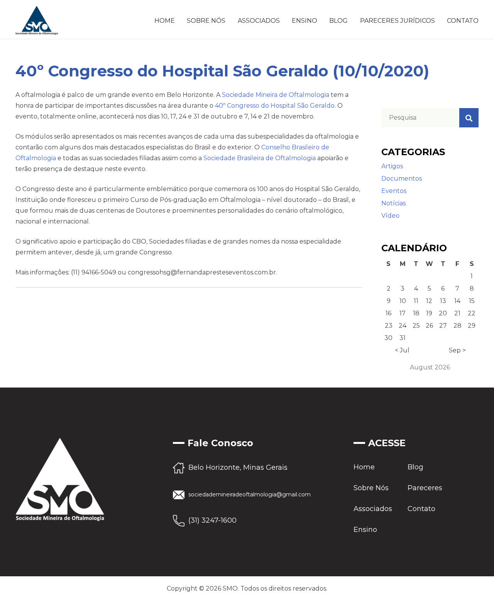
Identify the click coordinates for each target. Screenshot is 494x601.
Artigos (392, 166)
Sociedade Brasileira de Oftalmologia (259, 158)
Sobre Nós (206, 20)
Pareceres (425, 488)
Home (164, 20)
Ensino (304, 20)
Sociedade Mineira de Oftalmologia (275, 94)
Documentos (401, 178)
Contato (463, 20)
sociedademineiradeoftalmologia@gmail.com (249, 494)
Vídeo (390, 215)
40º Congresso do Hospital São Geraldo (275, 105)
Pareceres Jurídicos (397, 20)
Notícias (393, 203)
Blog (338, 20)
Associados (259, 20)
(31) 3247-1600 (212, 520)
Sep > (457, 350)
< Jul (402, 350)
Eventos (393, 191)
